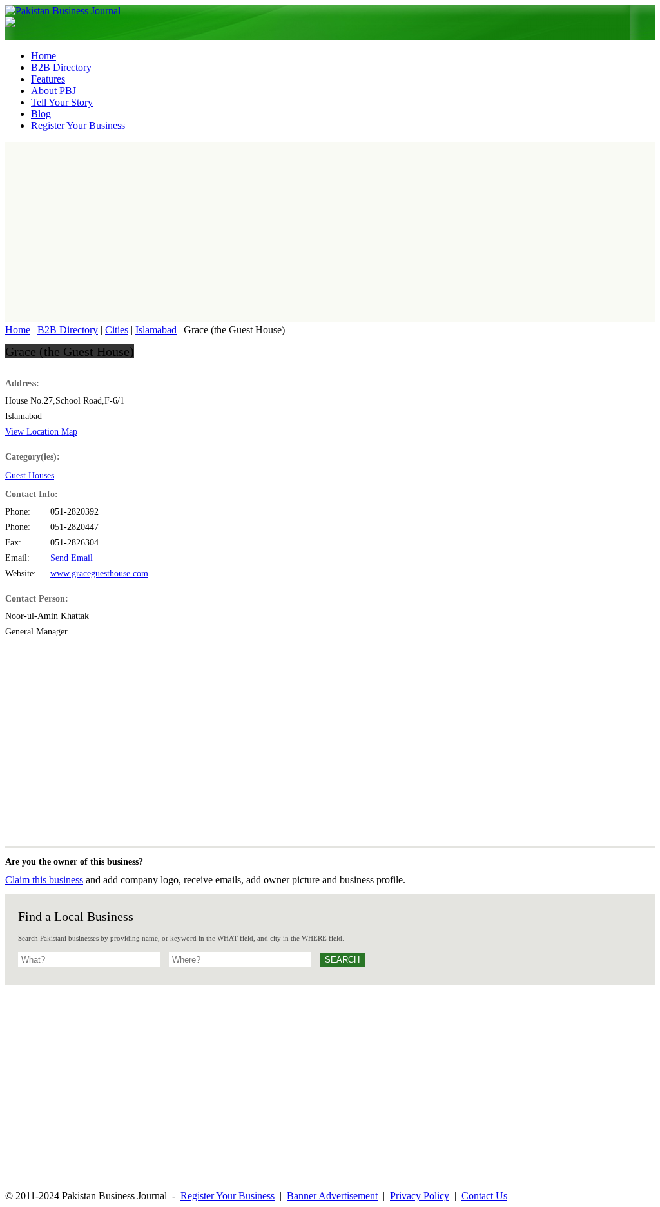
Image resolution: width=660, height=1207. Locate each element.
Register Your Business (227, 1195)
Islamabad (156, 329)
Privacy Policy (419, 1195)
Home (17, 329)
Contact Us (484, 1195)
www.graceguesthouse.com (99, 573)
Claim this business (44, 879)
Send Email (71, 558)
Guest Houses (29, 475)
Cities (116, 329)
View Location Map (41, 432)
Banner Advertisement (332, 1195)
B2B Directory (67, 329)
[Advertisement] (330, 232)
